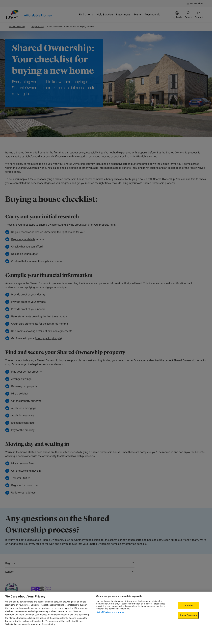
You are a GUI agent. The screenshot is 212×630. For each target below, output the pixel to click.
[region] (106, 610)
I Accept (188, 605)
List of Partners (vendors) (110, 612)
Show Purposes (188, 615)
